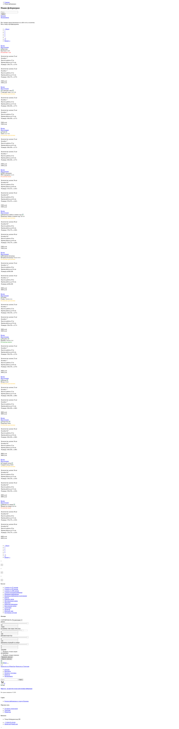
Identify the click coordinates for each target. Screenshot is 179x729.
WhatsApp (7, 712)
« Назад (6, 29)
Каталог (3, 16)
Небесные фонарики (11, 604)
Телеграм (7, 710)
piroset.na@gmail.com (11, 724)
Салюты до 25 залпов (11, 587)
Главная (7, 2)
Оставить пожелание (11, 708)
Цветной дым (8, 611)
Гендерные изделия (10, 612)
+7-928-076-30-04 (9, 722)
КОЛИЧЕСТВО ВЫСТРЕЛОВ (11, 628)
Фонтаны (7, 602)
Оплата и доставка (10, 673)
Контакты (7, 671)
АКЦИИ (3, 649)
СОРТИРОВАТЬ (6, 620)
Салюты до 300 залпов (11, 591)
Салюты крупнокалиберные (13, 592)
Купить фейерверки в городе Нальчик (16, 701)
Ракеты (6, 597)
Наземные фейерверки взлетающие (15, 596)
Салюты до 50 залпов (11, 589)
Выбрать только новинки (11, 655)
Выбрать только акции (10, 651)
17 (5, 39)
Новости (7, 674)
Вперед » (7, 41)
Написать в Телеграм (22, 666)
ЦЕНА (3, 622)
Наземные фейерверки (11, 594)
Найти (3, 14)
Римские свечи (9, 599)
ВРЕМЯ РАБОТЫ (6, 635)
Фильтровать (5, 17)
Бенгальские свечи (10, 606)
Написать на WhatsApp (8, 666)
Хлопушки (7, 607)
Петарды (7, 609)
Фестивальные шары (11, 601)
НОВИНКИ (4, 653)
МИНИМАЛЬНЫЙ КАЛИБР (10, 642)
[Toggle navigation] (8, 663)
